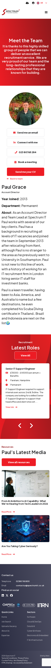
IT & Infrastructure (34, 640)
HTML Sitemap (7, 663)
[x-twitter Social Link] (7, 595)
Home (4, 617)
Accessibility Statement (22, 663)
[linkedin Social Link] (3, 595)
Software (31, 617)
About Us (5, 631)
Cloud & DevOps (34, 621)
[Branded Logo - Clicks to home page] (11, 12)
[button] (20, 425)
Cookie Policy (7, 660)
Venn (47, 656)
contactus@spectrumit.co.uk (30, 585)
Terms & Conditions (9, 658)
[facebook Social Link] (11, 595)
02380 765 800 (23, 581)
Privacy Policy (23, 658)
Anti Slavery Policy (20, 660)
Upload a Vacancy (9, 626)
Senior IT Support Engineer (20, 368)
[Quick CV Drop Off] (27, 2)
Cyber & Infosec (34, 631)
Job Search (6, 621)
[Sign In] (33, 2)
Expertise (6, 635)
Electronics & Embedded (37, 635)
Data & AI (31, 626)
